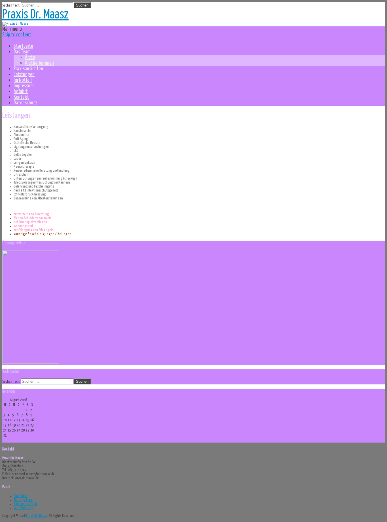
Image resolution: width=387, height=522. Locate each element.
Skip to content (16, 34)
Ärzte (30, 57)
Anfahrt (21, 91)
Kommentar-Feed (25, 504)
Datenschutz (25, 103)
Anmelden (20, 496)
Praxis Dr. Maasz (35, 15)
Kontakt (21, 97)
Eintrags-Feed (23, 500)
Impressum (24, 86)
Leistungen (24, 74)
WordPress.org (23, 508)
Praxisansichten (28, 68)
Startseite (23, 46)
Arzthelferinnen (39, 63)
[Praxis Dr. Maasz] (15, 24)
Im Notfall (23, 80)
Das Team (22, 51)
